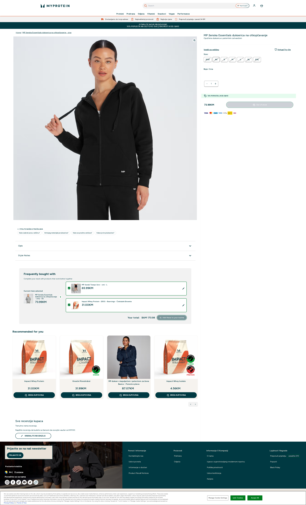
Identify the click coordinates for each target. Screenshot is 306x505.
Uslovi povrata (135, 462)
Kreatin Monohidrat (81, 381)
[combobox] (196, 6)
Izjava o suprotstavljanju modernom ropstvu (226, 462)
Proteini (120, 14)
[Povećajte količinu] (215, 84)
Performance (184, 14)
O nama (210, 456)
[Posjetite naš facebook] (13, 482)
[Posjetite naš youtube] (24, 482)
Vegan (172, 14)
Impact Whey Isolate (176, 381)
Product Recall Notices (139, 473)
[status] (211, 84)
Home (18, 33)
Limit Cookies (238, 498)
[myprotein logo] (55, 5)
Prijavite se (15, 455)
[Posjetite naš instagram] (7, 482)
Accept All (255, 498)
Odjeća (141, 14)
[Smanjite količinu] (207, 84)
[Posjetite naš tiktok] (18, 482)
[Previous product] (190, 404)
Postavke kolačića (13, 466)
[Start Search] (145, 6)
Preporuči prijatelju (284, 456)
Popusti (273, 462)
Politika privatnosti (215, 467)
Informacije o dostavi (138, 467)
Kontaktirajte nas (136, 456)
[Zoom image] (194, 40)
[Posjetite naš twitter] (30, 482)
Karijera (210, 479)
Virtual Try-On (284, 50)
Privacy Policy (9, 503)
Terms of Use (22, 503)
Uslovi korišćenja (214, 473)
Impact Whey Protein (34, 381)
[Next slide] (197, 372)
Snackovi (162, 14)
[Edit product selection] (183, 288)
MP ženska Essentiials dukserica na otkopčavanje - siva (47, 33)
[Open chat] (35, 482)
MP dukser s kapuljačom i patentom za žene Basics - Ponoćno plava (129, 382)
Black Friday (275, 467)
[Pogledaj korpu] (261, 5)
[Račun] (254, 5)
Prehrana (131, 14)
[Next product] (195, 404)
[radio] (208, 59)
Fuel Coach (244, 6)
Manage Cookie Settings (218, 498)
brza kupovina (36, 395)
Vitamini (151, 14)
